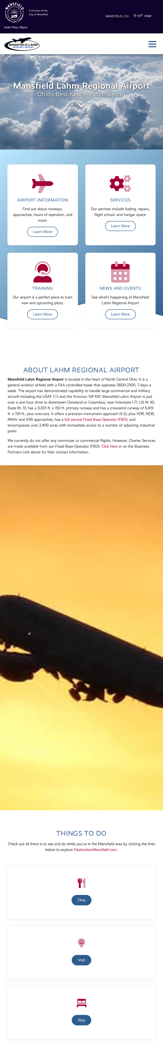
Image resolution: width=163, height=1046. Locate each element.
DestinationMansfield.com (95, 850)
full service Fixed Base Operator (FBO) (96, 419)
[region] (81, 102)
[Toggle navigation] (152, 43)
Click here (109, 446)
